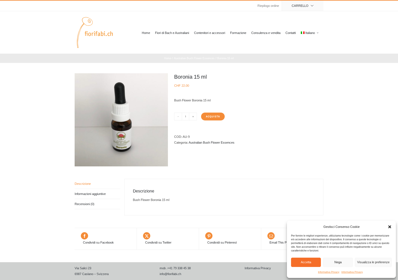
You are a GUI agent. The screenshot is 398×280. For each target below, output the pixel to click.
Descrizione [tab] (83, 183)
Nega (338, 262)
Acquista (213, 116)
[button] (390, 227)
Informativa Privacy (328, 272)
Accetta (306, 262)
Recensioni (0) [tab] (84, 204)
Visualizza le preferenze (373, 262)
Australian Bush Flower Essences (211, 142)
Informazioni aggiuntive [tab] (90, 194)
